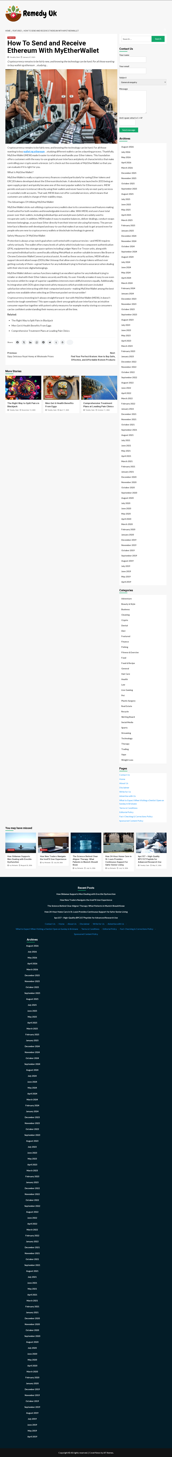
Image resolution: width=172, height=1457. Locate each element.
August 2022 (127, 382)
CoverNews (94, 1452)
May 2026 (126, 157)
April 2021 (126, 456)
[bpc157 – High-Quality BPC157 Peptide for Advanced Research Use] (151, 843)
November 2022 (128, 367)
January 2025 (127, 230)
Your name (124, 55)
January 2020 (127, 534)
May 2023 (126, 335)
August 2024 (127, 257)
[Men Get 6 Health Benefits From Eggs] (61, 388)
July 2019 (125, 566)
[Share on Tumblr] (56, 342)
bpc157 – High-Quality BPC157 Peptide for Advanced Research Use (149, 859)
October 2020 (128, 487)
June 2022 (126, 388)
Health (124, 679)
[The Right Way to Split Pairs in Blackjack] (23, 388)
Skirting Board (128, 717)
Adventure (126, 598)
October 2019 (128, 550)
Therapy (125, 744)
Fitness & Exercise (130, 652)
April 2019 (126, 582)
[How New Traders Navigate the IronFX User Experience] (53, 843)
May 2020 (126, 513)
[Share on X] (23, 342)
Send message (128, 130)
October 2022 (128, 372)
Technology (126, 738)
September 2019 (129, 555)
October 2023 (128, 309)
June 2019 (126, 571)
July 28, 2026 (58, 863)
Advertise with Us (127, 796)
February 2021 (128, 466)
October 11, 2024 (104, 410)
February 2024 (128, 288)
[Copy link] (70, 342)
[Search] (165, 29)
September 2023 (129, 314)
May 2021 (126, 451)
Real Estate (126, 706)
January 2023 (127, 356)
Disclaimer (124, 787)
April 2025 (126, 215)
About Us (123, 783)
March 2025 (127, 220)
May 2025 (126, 209)
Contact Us (124, 774)
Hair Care (125, 674)
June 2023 (126, 330)
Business (125, 609)
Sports (124, 727)
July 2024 (125, 262)
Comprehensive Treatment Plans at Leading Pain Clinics (40, 330)
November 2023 (128, 304)
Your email (124, 66)
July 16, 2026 (90, 868)
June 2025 (126, 204)
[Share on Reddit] (49, 342)
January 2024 (127, 293)
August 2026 (127, 147)
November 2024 (128, 241)
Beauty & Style (128, 604)
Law (123, 684)
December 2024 (128, 236)
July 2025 (125, 199)
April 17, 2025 (64, 410)
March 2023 (127, 346)
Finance (125, 641)
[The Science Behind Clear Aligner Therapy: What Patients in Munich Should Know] (86, 843)
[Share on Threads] (62, 342)
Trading (125, 749)
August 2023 (127, 320)
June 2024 (126, 267)
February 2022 (128, 403)
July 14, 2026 (123, 868)
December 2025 (128, 173)
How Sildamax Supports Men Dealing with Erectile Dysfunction (19, 859)
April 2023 (126, 340)
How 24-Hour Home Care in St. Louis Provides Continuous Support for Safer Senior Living (86, 912)
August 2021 (127, 435)
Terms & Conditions (128, 808)
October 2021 (128, 424)
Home (122, 779)
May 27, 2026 (156, 865)
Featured (11, 38)
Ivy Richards (14, 865)
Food (123, 658)
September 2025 (129, 188)
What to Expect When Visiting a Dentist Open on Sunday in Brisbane (47, 929)
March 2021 (127, 461)
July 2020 (125, 503)
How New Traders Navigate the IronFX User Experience (86, 900)
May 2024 (126, 272)
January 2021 (127, 472)
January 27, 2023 (29, 57)
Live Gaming (127, 690)
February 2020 (128, 529)
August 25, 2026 (26, 865)
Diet (123, 631)
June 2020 (126, 508)
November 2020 (128, 482)
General (125, 668)
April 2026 (126, 162)
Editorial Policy (126, 812)
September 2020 (129, 492)
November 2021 (128, 419)
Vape (123, 754)
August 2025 (127, 194)
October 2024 (128, 246)
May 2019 (126, 576)
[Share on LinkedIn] (30, 342)
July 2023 (125, 325)
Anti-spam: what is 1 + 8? (130, 118)
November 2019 (128, 545)
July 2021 (125, 440)
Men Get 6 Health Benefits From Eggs (31, 325)
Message (123, 89)
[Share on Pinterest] (43, 342)
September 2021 (129, 430)
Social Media (127, 722)
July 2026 (125, 152)
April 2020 (126, 519)
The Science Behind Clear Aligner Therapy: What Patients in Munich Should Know (86, 906)
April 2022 (126, 393)
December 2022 (128, 361)
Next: (93, 356)
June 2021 (126, 445)
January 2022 (127, 409)
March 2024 (127, 283)
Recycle (125, 711)
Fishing (124, 647)
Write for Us (125, 791)
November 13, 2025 (28, 410)
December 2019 (128, 540)
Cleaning (125, 615)
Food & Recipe (128, 663)
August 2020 (127, 498)
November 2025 (128, 178)
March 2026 (127, 168)
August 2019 (127, 561)
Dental (124, 625)
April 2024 (126, 278)
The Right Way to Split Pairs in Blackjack (32, 320)
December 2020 (128, 477)
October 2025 (128, 183)
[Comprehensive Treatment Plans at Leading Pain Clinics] (99, 388)
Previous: (30, 355)
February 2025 (128, 225)
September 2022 (129, 377)
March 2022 (127, 398)
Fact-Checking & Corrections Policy (136, 816)
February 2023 (128, 351)
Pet (123, 695)
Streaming (126, 733)
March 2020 (127, 524)
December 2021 (128, 414)
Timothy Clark (15, 57)
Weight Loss (127, 760)
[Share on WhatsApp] (36, 342)
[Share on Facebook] (17, 342)
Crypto (124, 620)
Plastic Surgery (128, 701)
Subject (123, 77)
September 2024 (129, 251)
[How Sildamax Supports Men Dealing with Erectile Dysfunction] (20, 843)
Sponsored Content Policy (131, 820)
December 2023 (128, 299)
